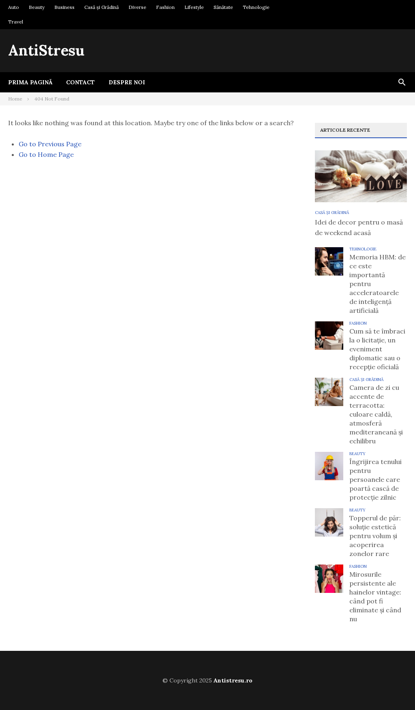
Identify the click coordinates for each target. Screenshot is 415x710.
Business (64, 7)
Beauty (37, 7)
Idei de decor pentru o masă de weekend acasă (359, 227)
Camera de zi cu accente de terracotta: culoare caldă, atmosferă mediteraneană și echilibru (376, 414)
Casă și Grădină (101, 7)
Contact (80, 82)
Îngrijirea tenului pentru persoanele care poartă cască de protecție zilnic (375, 479)
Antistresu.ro (233, 680)
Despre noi (127, 82)
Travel (15, 22)
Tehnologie (256, 7)
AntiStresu (46, 50)
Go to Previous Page (50, 144)
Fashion (165, 7)
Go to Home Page (46, 154)
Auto (13, 7)
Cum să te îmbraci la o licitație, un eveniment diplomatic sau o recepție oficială (377, 349)
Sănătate (223, 7)
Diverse (137, 7)
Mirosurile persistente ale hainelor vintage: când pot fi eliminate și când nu (375, 596)
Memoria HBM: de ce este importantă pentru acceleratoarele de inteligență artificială (377, 283)
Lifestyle (194, 7)
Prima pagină (30, 82)
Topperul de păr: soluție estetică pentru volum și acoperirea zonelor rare (375, 536)
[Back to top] (392, 687)
